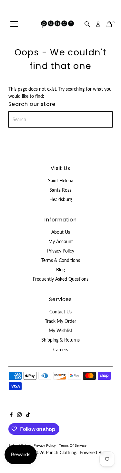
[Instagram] (19, 415)
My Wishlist (60, 330)
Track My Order (60, 321)
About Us (60, 232)
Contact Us (60, 311)
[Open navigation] (14, 24)
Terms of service (72, 445)
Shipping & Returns (60, 340)
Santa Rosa (60, 190)
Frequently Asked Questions (60, 279)
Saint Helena (60, 180)
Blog (60, 269)
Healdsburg (60, 199)
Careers (60, 349)
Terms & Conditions (60, 260)
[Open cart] (109, 24)
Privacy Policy (60, 250)
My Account (60, 241)
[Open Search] (87, 24)
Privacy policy (45, 445)
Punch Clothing (61, 452)
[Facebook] (11, 415)
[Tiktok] (28, 415)
